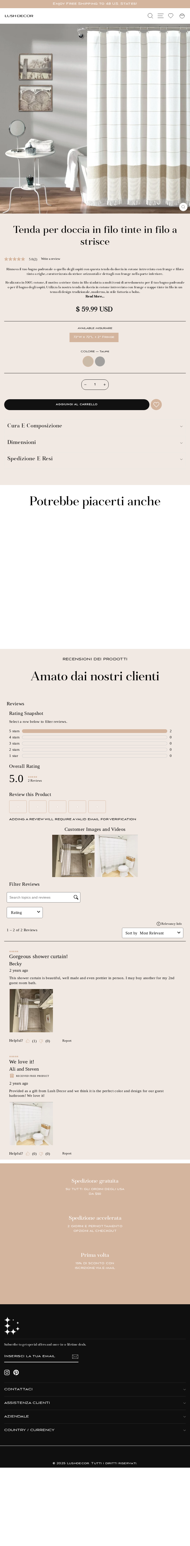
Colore (95, 351)
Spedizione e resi (30, 459)
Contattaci (18, 1389)
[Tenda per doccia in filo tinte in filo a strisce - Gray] (17, 632)
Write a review (50, 258)
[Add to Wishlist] (156, 404)
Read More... (95, 296)
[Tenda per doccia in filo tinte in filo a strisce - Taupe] (11, 632)
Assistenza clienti (27, 1403)
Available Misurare (95, 328)
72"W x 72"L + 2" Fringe (94, 337)
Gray (100, 361)
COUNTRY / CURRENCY (29, 1430)
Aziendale (16, 1416)
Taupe (88, 361)
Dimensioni (21, 442)
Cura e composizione (34, 426)
